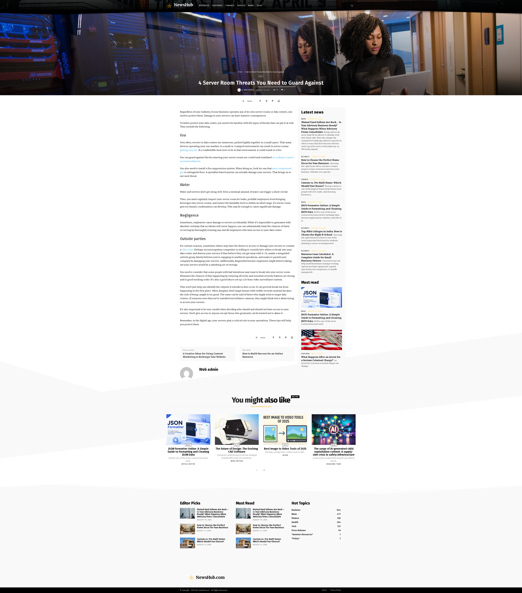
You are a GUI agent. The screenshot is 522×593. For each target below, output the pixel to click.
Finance (304, 179)
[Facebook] (260, 101)
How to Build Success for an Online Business (262, 355)
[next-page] (263, 470)
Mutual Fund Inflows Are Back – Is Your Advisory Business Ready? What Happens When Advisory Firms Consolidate (213, 513)
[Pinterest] (272, 101)
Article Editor (188, 464)
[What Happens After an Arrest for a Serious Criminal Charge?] (321, 340)
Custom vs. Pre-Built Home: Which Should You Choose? (211, 540)
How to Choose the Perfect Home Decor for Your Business (212, 526)
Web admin (249, 90)
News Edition (237, 461)
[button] (352, 5)
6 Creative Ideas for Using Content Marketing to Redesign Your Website (204, 355)
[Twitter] (266, 101)
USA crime (187, 249)
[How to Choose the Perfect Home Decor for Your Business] (187, 529)
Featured (305, 354)
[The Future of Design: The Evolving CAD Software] (237, 429)
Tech (240, 72)
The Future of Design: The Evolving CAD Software (237, 450)
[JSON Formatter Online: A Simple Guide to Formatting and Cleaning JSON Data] (321, 297)
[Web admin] (239, 90)
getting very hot (188, 150)
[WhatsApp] (279, 101)
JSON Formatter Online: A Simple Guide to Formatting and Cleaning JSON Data (321, 208)
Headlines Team (334, 464)
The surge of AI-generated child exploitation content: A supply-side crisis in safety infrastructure (334, 451)
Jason (285, 455)
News (303, 119)
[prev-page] (257, 470)
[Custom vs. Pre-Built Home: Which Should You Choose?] (187, 543)
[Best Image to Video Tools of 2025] (285, 429)
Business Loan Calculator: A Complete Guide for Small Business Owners (317, 257)
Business (305, 157)
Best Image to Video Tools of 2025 (285, 448)
